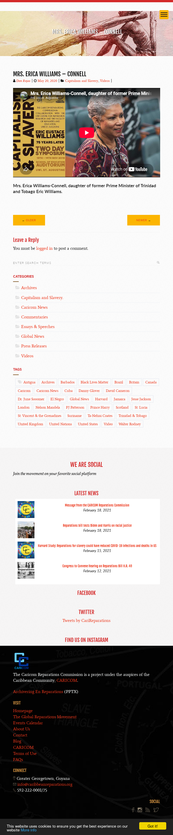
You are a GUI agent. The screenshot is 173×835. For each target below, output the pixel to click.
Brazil (118, 382)
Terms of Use (25, 753)
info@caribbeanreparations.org (44, 784)
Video (108, 424)
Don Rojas (23, 81)
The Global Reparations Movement (45, 716)
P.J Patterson (75, 407)
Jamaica (119, 399)
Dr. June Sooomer (31, 399)
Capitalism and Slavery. (81, 81)
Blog (17, 741)
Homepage (23, 710)
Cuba (68, 391)
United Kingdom (30, 424)
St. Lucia (141, 407)
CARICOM (67, 680)
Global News (32, 336)
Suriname (74, 416)
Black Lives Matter (94, 382)
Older (31, 220)
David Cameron (118, 391)
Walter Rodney (130, 424)
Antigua (29, 382)
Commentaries (34, 317)
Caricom (24, 391)
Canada (151, 382)
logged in (44, 248)
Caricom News (34, 307)
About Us (21, 728)
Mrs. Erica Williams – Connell (49, 74)
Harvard (101, 399)
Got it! (153, 826)
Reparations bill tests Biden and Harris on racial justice (97, 525)
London (24, 407)
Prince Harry (100, 407)
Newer (141, 220)
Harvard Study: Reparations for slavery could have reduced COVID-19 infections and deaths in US (97, 546)
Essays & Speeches (38, 326)
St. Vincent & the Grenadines (39, 416)
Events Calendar (28, 722)
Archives (29, 287)
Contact (20, 735)
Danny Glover (89, 391)
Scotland (122, 407)
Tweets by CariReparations (86, 620)
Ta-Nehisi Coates (100, 416)
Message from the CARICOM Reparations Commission (97, 505)
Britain (134, 382)
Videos (105, 81)
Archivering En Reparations (38, 691)
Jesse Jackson (141, 399)
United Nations (60, 424)
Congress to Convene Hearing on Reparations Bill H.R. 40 (97, 566)
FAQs (18, 759)
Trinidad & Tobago (132, 416)
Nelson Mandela (48, 407)
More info (28, 830)
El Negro (57, 399)
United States (88, 424)
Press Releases (34, 346)
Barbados (68, 382)
